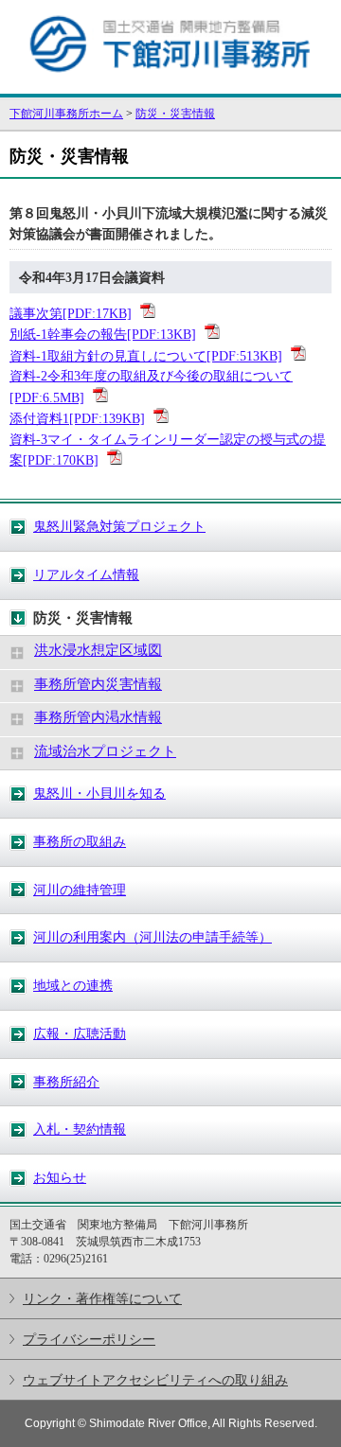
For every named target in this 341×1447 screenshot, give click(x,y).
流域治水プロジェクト (105, 751)
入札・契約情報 (79, 1129)
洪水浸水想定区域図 (98, 650)
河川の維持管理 (79, 889)
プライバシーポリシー (89, 1339)
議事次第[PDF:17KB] (70, 313)
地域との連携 (73, 985)
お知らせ (59, 1177)
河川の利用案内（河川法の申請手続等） (152, 936)
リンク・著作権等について (102, 1298)
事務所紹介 (66, 1081)
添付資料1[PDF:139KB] (77, 418)
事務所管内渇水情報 (98, 717)
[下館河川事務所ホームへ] (170, 85)
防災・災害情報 (175, 113)
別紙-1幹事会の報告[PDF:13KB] (102, 334)
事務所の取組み (79, 841)
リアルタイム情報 (86, 574)
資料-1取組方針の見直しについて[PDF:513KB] (145, 355)
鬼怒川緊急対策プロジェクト (119, 526)
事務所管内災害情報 (98, 684)
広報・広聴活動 (79, 1033)
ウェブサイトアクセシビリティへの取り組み (155, 1379)
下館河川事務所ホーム (66, 113)
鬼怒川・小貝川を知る (99, 793)
